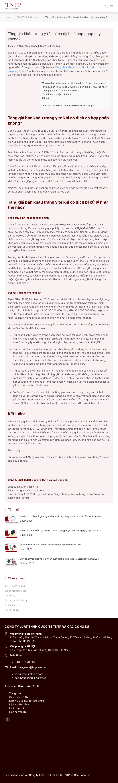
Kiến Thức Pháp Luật (50, 46)
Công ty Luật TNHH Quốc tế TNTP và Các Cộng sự (68, 105)
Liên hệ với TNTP (19, 711)
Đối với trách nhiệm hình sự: (56, 94)
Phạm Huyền (31, 46)
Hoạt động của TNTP (15, 609)
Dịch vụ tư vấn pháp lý (16, 600)
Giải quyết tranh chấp (15, 590)
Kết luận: (46, 98)
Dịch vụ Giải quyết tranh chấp (26, 700)
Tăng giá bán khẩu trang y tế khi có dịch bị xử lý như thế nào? (74, 86)
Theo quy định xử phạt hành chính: (60, 90)
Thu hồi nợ (10, 595)
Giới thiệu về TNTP (20, 697)
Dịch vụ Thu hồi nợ (20, 704)
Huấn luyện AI (17, 708)
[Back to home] (13, 6)
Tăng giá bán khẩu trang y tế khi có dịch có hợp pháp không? (74, 83)
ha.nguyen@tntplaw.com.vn (30, 677)
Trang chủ (15, 693)
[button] (106, 6)
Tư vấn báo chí (12, 605)
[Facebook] (7, 719)
